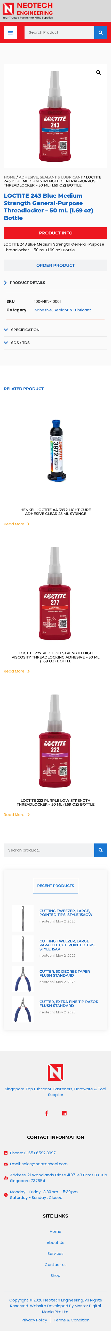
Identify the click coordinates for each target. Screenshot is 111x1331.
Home (9, 177)
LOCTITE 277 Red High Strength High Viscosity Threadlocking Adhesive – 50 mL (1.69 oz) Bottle (55, 657)
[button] (98, 72)
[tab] (55, 233)
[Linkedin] (64, 1113)
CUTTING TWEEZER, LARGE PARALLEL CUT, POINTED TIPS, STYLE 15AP (67, 945)
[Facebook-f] (47, 1113)
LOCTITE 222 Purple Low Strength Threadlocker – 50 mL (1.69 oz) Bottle (55, 802)
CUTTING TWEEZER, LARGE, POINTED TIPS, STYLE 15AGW (65, 912)
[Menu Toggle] (10, 32)
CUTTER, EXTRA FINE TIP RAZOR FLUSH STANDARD (68, 1003)
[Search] (100, 32)
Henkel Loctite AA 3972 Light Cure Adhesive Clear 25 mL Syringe (55, 511)
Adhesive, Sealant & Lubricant (51, 177)
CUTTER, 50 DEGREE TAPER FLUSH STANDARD (64, 973)
